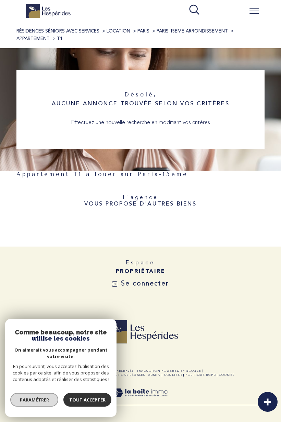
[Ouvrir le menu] (254, 11)
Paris (143, 31)
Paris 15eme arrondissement (192, 31)
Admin (154, 375)
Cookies (226, 375)
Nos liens (173, 375)
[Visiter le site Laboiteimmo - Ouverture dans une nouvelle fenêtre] (140, 401)
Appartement (33, 39)
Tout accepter (87, 400)
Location (118, 31)
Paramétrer (34, 400)
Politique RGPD (200, 375)
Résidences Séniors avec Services (57, 31)
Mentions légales (127, 375)
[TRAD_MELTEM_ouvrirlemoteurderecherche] (194, 10)
